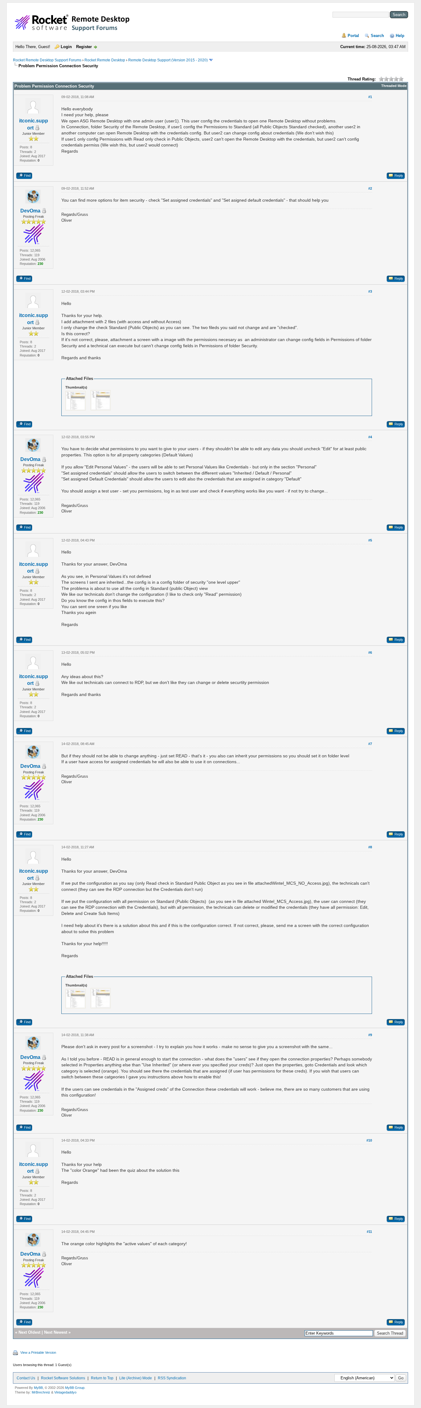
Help (400, 35)
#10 (369, 1140)
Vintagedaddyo (65, 1392)
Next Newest (55, 1332)
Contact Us (26, 1378)
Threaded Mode (394, 86)
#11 (369, 1231)
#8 (370, 847)
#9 (370, 1035)
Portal (353, 35)
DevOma (30, 210)
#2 (370, 188)
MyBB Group (74, 1387)
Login (66, 46)
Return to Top (102, 1378)
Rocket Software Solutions (63, 1378)
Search (377, 35)
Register (84, 46)
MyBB (38, 1387)
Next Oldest (29, 1332)
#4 (370, 437)
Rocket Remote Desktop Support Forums (47, 60)
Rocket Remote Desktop (104, 60)
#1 (370, 97)
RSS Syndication (172, 1378)
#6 (370, 652)
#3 (370, 291)
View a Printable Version (38, 1352)
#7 (370, 744)
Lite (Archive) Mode (135, 1378)
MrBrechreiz (41, 1392)
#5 (370, 540)
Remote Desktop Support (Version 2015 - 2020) (168, 60)
